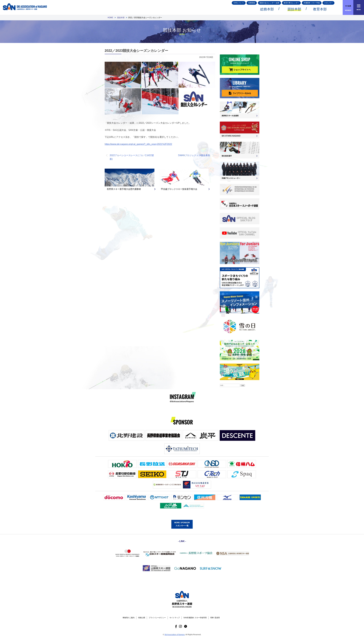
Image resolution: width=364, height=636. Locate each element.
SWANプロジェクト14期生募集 (194, 155)
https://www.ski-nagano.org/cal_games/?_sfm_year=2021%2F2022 (138, 144)
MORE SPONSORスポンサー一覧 (182, 524)
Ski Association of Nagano (175, 635)
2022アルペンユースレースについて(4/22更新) (132, 157)
